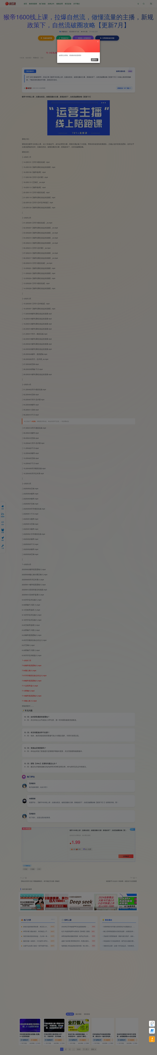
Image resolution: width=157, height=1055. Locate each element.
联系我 (94, 60)
